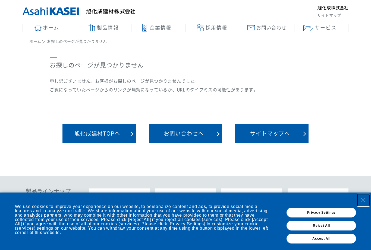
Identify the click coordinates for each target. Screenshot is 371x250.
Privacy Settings (321, 212)
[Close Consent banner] (363, 200)
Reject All (321, 225)
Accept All (321, 239)
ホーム (35, 41)
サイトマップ (329, 15)
